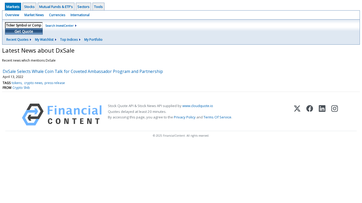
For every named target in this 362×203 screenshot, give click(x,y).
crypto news (33, 83)
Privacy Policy (185, 117)
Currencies (57, 15)
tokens (17, 83)
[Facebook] (309, 114)
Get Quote (24, 31)
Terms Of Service (217, 117)
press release (55, 83)
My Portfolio (93, 39)
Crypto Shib (21, 87)
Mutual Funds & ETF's (56, 6)
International (80, 15)
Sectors (83, 6)
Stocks (29, 6)
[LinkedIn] (322, 114)
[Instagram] (334, 114)
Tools (98, 6)
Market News (34, 15)
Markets (13, 6)
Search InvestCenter (59, 25)
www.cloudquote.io (197, 105)
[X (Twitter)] (297, 114)
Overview (12, 15)
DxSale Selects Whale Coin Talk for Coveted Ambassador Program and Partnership (83, 71)
